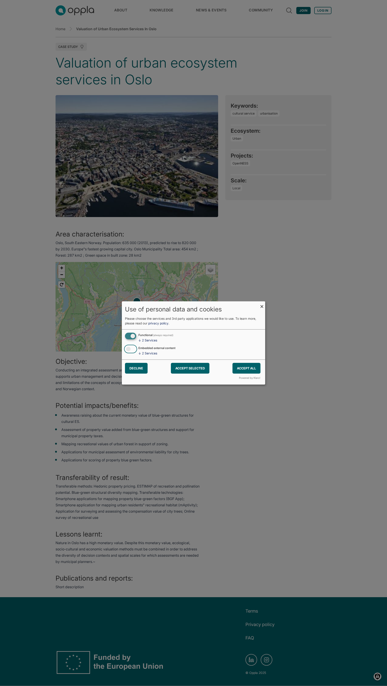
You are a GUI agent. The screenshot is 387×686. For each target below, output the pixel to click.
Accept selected (190, 368)
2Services (147, 340)
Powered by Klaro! (249, 377)
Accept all (246, 368)
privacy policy (158, 323)
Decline (136, 368)
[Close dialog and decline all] (261, 304)
